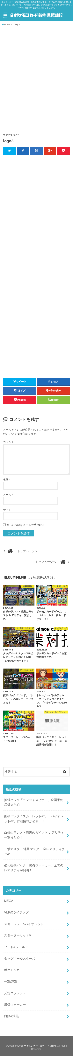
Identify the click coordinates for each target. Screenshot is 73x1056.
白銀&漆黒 (11, 1016)
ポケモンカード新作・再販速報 (40, 1046)
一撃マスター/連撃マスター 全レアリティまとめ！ (34, 851)
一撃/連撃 (10, 981)
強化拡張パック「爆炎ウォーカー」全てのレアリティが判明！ (33, 867)
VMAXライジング (16, 912)
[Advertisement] (36, 81)
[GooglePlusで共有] (50, 151)
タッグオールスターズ (19, 958)
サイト (7, 509)
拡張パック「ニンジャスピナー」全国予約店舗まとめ (33, 802)
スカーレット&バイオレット (24, 924)
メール (8, 494)
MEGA (8, 901)
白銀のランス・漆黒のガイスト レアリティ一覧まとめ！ (34, 835)
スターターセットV (17, 935)
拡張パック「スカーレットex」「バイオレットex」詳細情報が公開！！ (33, 818)
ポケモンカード (15, 970)
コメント (8, 442)
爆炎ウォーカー (15, 1004)
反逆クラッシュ (15, 993)
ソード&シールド (16, 947)
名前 (6, 479)
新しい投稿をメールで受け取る (25, 524)
